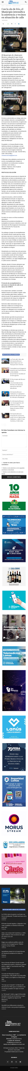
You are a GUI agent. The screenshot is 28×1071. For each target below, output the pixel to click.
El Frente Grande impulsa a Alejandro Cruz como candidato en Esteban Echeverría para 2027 (14, 925)
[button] (2, 2)
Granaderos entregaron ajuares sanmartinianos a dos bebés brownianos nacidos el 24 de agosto (18, 372)
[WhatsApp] (8, 23)
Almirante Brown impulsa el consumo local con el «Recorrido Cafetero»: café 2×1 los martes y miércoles (17, 417)
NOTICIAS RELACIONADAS (11, 354)
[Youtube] (20, 1061)
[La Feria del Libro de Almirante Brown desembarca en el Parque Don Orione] (5, 361)
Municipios (8, 5)
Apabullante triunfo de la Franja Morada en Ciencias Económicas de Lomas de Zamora (13, 953)
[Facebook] (15, 23)
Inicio (3, 5)
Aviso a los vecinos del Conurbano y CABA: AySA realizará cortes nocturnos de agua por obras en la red (14, 934)
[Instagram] (11, 1061)
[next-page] (5, 425)
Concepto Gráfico (14, 1067)
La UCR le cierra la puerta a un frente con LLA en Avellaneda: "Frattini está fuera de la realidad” (14, 916)
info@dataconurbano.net (14, 1042)
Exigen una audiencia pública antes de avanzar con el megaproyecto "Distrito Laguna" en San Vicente (12, 944)
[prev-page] (3, 425)
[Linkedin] (18, 23)
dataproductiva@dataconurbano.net (14, 1044)
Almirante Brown (16, 5)
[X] (11, 23)
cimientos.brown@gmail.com (9, 155)
